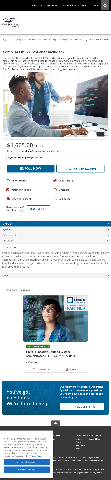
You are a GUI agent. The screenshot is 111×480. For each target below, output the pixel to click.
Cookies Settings (26, 469)
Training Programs (17, 39)
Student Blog (94, 439)
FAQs (5, 275)
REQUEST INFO (38, 209)
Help (78, 448)
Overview (8, 223)
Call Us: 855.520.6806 (96, 39)
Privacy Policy (96, 472)
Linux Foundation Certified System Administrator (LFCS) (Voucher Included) (51, 354)
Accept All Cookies (26, 462)
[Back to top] (55, 434)
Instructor (8, 240)
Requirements (10, 234)
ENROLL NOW (30, 168)
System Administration (38, 39)
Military (79, 439)
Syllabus (7, 229)
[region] (26, 454)
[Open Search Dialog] (105, 5)
